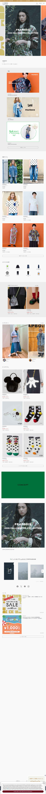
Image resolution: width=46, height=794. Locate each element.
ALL (37, 3)
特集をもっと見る (23, 147)
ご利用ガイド (18, 780)
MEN (44, 3)
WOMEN (40, 3)
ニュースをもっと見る (23, 636)
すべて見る (36, 285)
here (8, 788)
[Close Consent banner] (44, 783)
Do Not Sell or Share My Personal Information (23, 791)
